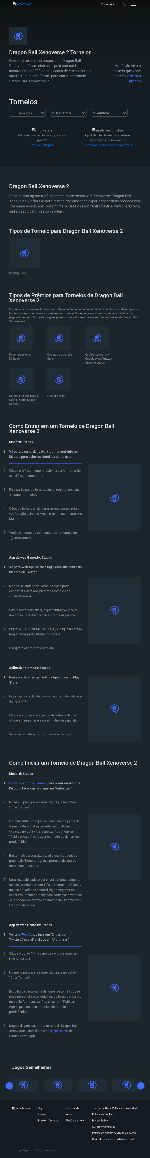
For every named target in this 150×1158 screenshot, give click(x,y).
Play (40, 1108)
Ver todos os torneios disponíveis (108, 145)
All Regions (25, 113)
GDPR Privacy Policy (103, 1126)
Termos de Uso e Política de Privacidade (115, 1108)
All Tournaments (61, 112)
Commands (72, 1108)
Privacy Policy (100, 1120)
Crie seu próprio (42, 145)
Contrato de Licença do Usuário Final (113, 1139)
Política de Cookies (103, 1114)
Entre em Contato (48, 1120)
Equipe (41, 1114)
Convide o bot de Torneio (28, 783)
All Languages (101, 112)
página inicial (59, 1031)
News (68, 1114)
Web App (27, 934)
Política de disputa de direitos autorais (114, 1133)
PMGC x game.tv (75, 1120)
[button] (9, 1087)
